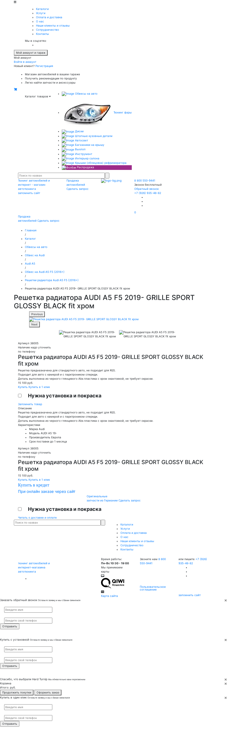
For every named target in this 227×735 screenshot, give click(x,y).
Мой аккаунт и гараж (30, 52)
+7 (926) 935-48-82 (147, 193)
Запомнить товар (30, 404)
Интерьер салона (86, 158)
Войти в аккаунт (25, 61)
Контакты (42, 33)
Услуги (40, 13)
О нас (40, 21)
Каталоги (42, 9)
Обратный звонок (146, 188)
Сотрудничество (47, 29)
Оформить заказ (48, 692)
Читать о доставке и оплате (37, 517)
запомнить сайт (29, 193)
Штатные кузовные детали (93, 136)
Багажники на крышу (89, 144)
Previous (37, 314)
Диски (79, 131)
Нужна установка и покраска (64, 395)
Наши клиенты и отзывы (53, 25)
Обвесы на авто (85, 93)
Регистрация (44, 66)
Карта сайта (109, 595)
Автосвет (81, 140)
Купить (23, 387)
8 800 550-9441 (144, 180)
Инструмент (83, 154)
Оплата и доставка (49, 17)
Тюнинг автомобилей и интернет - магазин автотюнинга (34, 184)
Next (34, 324)
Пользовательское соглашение (153, 588)
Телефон (8, 615)
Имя (6, 605)
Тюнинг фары (122, 112)
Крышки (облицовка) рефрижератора (100, 162)
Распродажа (85, 167)
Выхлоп (80, 149)
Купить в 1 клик (39, 387)
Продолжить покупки (16, 692)
